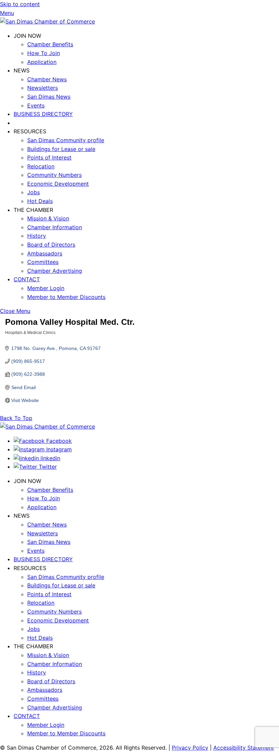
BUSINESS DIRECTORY (43, 114)
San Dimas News (48, 96)
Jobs (33, 192)
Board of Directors (51, 244)
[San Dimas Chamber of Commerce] (47, 21)
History (36, 235)
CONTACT (27, 279)
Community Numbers (54, 174)
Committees (43, 261)
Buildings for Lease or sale (61, 149)
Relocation (40, 166)
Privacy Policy (190, 747)
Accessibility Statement (243, 747)
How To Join (43, 53)
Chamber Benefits (50, 44)
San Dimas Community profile (65, 140)
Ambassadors (44, 253)
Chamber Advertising (54, 270)
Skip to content (20, 4)
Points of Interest (49, 157)
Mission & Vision (48, 218)
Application (41, 62)
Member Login (45, 288)
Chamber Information (54, 227)
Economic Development (58, 183)
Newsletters (42, 87)
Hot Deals (40, 201)
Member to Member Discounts (66, 297)
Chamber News (47, 79)
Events (36, 105)
